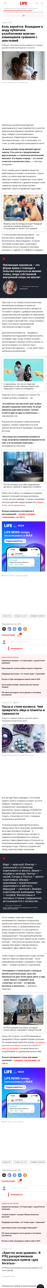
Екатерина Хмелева (22, 575)
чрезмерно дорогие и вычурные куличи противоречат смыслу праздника (23, 1045)
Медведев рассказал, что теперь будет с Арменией (23, 674)
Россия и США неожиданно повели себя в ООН (21, 679)
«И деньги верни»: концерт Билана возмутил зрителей (20, 1215)
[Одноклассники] (25, 629)
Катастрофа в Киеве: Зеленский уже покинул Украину (20, 685)
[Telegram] (14, 629)
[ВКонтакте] (20, 629)
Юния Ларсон (8, 1122)
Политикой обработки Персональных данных (17, 10)
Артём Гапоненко (9, 575)
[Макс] (9, 629)
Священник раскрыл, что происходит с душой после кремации (23, 661)
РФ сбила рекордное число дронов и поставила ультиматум (21, 693)
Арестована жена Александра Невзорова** (20, 1228)
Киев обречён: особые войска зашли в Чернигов (22, 668)
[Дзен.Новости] (4, 629)
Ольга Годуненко (18, 1122)
